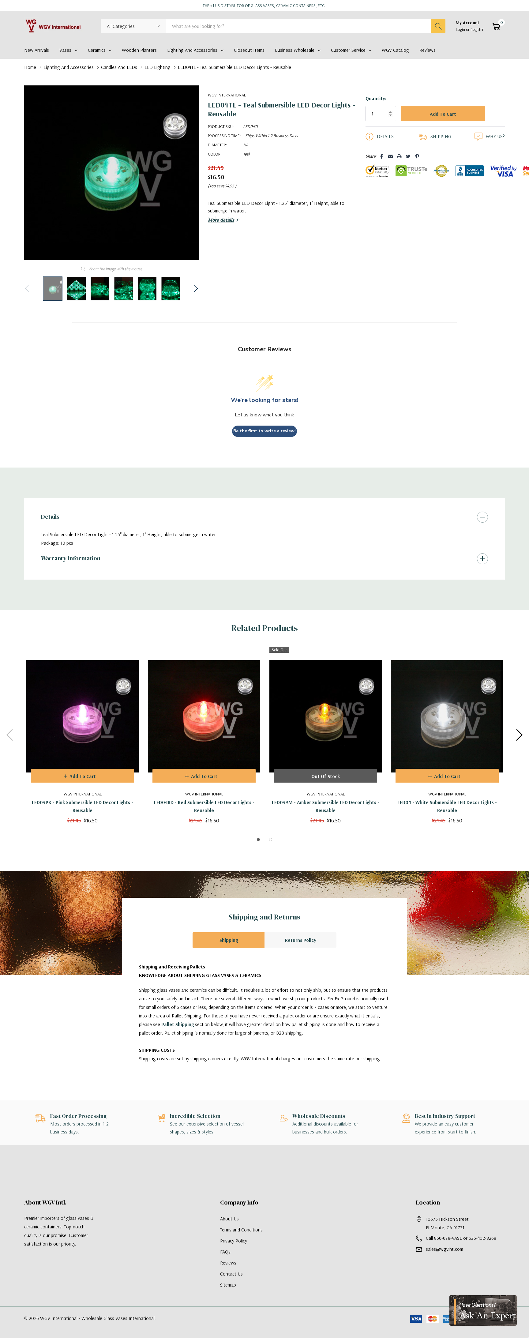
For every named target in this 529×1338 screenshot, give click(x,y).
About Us (229, 1219)
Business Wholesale (294, 50)
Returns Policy (300, 940)
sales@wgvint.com (444, 1249)
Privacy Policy (233, 1241)
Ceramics (97, 50)
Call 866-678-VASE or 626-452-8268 (461, 1238)
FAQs (225, 1252)
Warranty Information (70, 558)
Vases (65, 50)
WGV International (227, 95)
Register (477, 29)
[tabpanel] (82, 735)
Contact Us (231, 1274)
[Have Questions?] (483, 1310)
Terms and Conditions (241, 1230)
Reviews (228, 1263)
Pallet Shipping (177, 1024)
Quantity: (376, 98)
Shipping (228, 940)
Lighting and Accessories (192, 50)
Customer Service (348, 50)
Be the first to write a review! (264, 431)
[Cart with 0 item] (496, 26)
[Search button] (438, 26)
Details (50, 516)
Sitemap (228, 1285)
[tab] (258, 839)
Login (461, 29)
